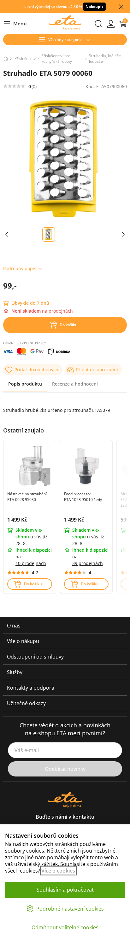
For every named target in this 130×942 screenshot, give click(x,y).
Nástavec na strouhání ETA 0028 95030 (27, 496)
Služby (14, 672)
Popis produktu (25, 384)
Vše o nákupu (23, 641)
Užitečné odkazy (26, 703)
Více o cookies (58, 870)
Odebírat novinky (65, 768)
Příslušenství (26, 58)
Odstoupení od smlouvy (35, 656)
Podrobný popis (19, 268)
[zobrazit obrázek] (7, 234)
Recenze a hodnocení (75, 384)
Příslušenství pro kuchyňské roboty (56, 58)
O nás (14, 625)
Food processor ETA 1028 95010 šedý (83, 496)
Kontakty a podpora (30, 687)
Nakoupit (94, 6)
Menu (15, 24)
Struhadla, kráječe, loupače (105, 58)
